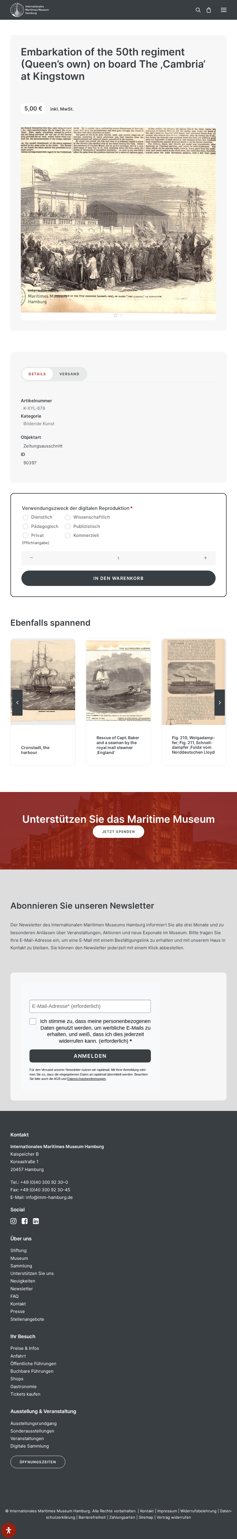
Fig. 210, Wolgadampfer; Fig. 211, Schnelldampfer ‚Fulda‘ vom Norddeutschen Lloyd (118, 745)
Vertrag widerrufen (174, 1517)
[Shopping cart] (206, 9)
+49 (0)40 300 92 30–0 (44, 1182)
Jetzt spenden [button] (118, 831)
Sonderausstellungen (32, 1431)
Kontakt (18, 1304)
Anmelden (90, 1056)
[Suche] (195, 9)
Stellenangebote (27, 1319)
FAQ (14, 1296)
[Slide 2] (121, 315)
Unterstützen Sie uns (32, 1273)
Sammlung (21, 1266)
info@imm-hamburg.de (49, 1197)
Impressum (167, 1511)
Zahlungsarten (122, 1517)
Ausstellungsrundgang (33, 1423)
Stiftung (18, 1250)
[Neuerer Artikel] (220, 715)
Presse (17, 1311)
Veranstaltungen (27, 1438)
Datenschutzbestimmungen (86, 1078)
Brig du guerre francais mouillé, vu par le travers (193, 747)
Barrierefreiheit (92, 1517)
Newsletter (21, 1288)
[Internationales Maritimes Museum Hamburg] (39, 10)
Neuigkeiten (22, 1281)
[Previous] (17, 715)
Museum (19, 1258)
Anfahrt (18, 1356)
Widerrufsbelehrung (198, 1511)
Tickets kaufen (25, 1394)
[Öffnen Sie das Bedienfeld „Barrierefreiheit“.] (8, 1530)
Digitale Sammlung (29, 1446)
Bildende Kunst (38, 423)
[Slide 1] (115, 315)
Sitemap (146, 1517)
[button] (223, 10)
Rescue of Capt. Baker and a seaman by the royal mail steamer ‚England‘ (42, 745)
